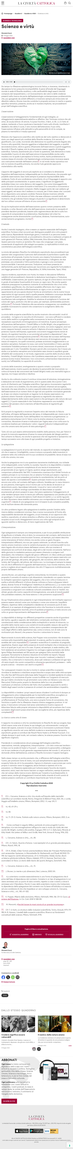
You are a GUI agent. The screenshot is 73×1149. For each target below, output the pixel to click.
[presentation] (34, 1049)
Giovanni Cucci (6, 33)
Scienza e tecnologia (12, 21)
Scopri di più (9, 1101)
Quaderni (18, 13)
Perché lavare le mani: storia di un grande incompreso (40, 904)
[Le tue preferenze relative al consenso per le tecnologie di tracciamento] (69, 1145)
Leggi (70, 1045)
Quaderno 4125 (30, 13)
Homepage (8, 13)
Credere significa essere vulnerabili (13, 1036)
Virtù (5, 995)
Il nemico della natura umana (51, 1035)
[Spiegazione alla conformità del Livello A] (51, 1131)
